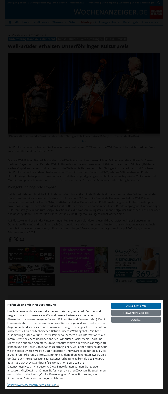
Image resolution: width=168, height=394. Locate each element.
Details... (136, 319)
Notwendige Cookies (136, 313)
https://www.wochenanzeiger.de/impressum (31, 384)
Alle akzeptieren (136, 306)
